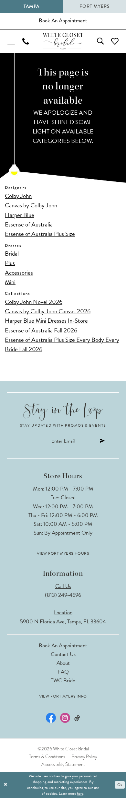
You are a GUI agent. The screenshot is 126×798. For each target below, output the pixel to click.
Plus (10, 263)
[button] (11, 41)
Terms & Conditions (47, 756)
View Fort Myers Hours (63, 553)
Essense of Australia (29, 224)
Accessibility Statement (63, 764)
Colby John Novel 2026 (33, 301)
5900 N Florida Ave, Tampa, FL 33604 (63, 622)
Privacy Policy (84, 756)
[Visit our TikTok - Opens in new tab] (77, 718)
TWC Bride (63, 681)
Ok (119, 785)
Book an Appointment (63, 646)
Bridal (12, 253)
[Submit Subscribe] (102, 441)
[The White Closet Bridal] (62, 41)
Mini (10, 282)
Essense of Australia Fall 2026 (41, 330)
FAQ (63, 672)
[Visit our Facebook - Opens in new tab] (51, 718)
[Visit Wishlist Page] (115, 41)
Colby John (18, 196)
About (63, 663)
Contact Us (63, 654)
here (80, 793)
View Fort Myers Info (63, 696)
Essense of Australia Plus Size (40, 233)
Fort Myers (94, 6)
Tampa (31, 6)
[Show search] (100, 41)
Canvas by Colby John (31, 205)
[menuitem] (11, 41)
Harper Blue (19, 215)
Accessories (19, 272)
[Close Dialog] (5, 784)
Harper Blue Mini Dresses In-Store (46, 320)
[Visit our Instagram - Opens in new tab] (65, 718)
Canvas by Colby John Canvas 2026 (47, 311)
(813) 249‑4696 (63, 595)
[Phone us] (25, 41)
